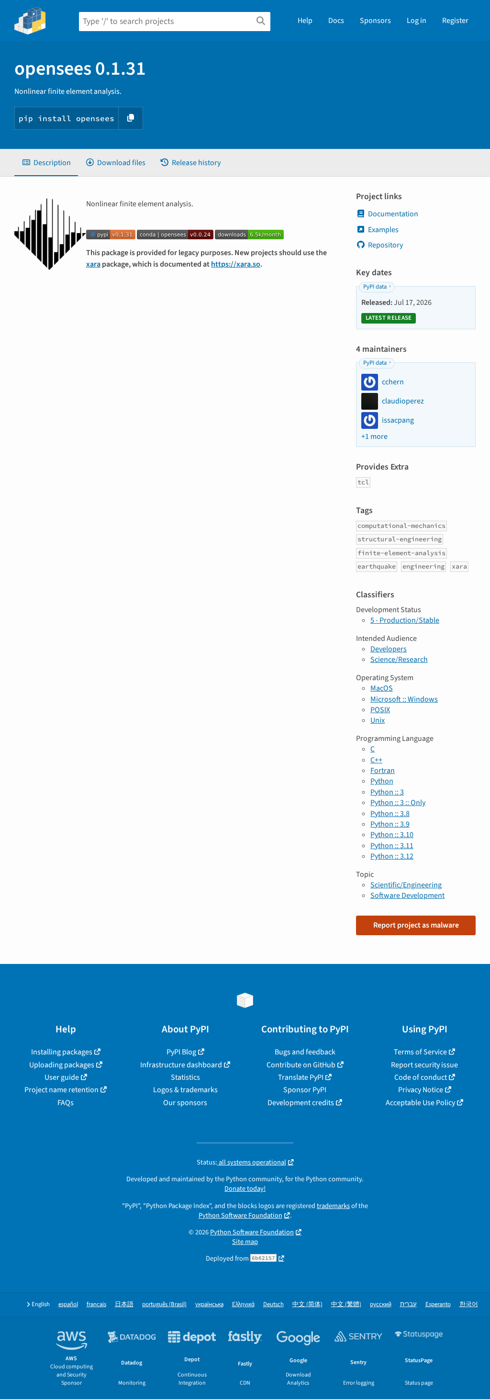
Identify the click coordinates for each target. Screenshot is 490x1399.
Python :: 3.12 (391, 856)
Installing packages (61, 1052)
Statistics (185, 1077)
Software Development (407, 895)
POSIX (380, 710)
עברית (408, 1304)
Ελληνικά (243, 1304)
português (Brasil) (164, 1304)
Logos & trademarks (185, 1090)
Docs (336, 20)
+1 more (374, 436)
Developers (388, 649)
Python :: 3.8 (390, 813)
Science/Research (399, 659)
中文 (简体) (307, 1304)
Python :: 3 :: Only (397, 802)
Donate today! (245, 1189)
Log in (416, 20)
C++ (376, 760)
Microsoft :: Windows (404, 699)
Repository (385, 245)
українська (209, 1304)
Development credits (300, 1102)
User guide (62, 1077)
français (96, 1304)
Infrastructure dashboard (181, 1065)
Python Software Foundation (240, 1215)
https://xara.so (235, 264)
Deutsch (273, 1304)
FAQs (65, 1102)
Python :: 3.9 (390, 824)
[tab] (46, 162)
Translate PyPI (300, 1077)
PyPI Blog (181, 1052)
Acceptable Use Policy (420, 1102)
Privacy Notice (420, 1090)
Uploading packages (61, 1065)
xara (93, 264)
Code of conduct (420, 1077)
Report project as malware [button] (416, 925)
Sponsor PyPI (304, 1090)
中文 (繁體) (346, 1304)
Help (305, 20)
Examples (383, 229)
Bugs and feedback (305, 1052)
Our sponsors (185, 1102)
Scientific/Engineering (406, 885)
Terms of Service (420, 1052)
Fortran (382, 770)
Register (455, 20)
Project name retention (61, 1090)
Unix (377, 720)
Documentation (393, 214)
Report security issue (424, 1065)
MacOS (381, 688)
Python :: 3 (387, 792)
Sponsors (375, 20)
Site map (245, 1242)
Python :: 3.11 (391, 845)
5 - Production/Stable (404, 620)
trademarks (333, 1206)
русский (380, 1304)
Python (381, 781)
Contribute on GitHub (301, 1065)
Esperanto (438, 1304)
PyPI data (375, 286)
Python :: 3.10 (391, 834)
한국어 (468, 1304)
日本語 (124, 1304)
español (68, 1304)
